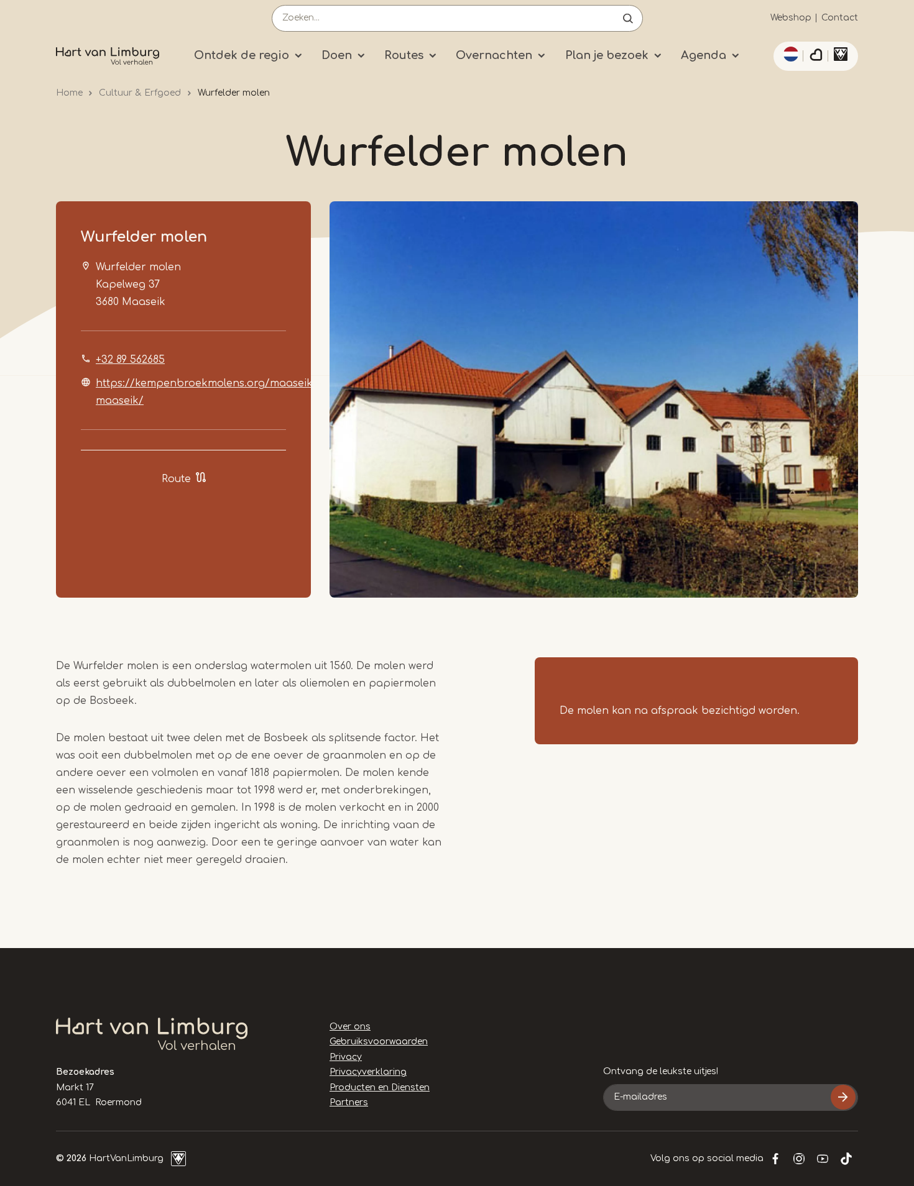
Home (69, 93)
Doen (336, 55)
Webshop (790, 17)
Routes (403, 55)
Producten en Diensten (380, 1087)
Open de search (628, 18)
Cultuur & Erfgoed (140, 93)
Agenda (703, 55)
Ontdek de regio (241, 55)
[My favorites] (815, 56)
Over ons (350, 1026)
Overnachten (494, 55)
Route (176, 479)
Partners (349, 1102)
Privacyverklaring (368, 1072)
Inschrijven (843, 1097)
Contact (839, 17)
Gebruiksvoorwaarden (379, 1041)
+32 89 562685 (130, 359)
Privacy (346, 1057)
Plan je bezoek (607, 55)
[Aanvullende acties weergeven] (789, 54)
